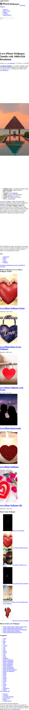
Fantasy (5, 652)
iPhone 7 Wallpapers (8, 662)
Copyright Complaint (8, 696)
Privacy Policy (6, 11)
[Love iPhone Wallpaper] (8, 463)
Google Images (11, 198)
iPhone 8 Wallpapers (8, 664)
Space (4, 685)
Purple (4, 679)
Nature (4, 677)
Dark (4, 650)
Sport (4, 687)
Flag (4, 654)
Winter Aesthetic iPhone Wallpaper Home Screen (15, 626)
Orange (5, 678)
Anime (4, 638)
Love (4, 259)
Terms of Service (7, 15)
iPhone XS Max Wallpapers (10, 669)
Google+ (16, 265)
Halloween (5, 658)
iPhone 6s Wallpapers (8, 661)
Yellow (5, 689)
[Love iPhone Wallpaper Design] (8, 305)
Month (4, 672)
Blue (4, 642)
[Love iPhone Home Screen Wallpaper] (8, 343)
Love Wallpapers (11, 63)
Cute (4, 648)
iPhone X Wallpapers (8, 667)
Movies (5, 674)
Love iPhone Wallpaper (9, 467)
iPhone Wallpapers (7, 665)
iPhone (4, 258)
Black (4, 641)
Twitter (1, 265)
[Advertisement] (14, 35)
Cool (4, 647)
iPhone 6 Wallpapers (8, 660)
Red (4, 682)
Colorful (5, 645)
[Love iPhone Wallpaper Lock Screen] (8, 384)
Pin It (23, 265)
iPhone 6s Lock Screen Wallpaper (20, 620)
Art (4, 640)
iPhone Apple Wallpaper (18, 530)
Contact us (5, 13)
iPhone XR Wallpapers (8, 668)
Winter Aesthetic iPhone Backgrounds (12, 632)
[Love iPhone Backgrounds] (8, 425)
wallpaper (2, 204)
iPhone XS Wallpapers (8, 671)
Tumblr (5, 261)
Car (4, 644)
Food (4, 655)
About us (5, 9)
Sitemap (5, 12)
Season (5, 684)
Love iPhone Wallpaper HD (11, 505)
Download (2, 266)
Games (4, 657)
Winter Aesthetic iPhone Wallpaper (11, 631)
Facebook (5, 265)
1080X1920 (6, 257)
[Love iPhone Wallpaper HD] (8, 502)
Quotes (5, 681)
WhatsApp (11, 265)
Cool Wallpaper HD (5, 691)
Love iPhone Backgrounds (10, 428)
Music (4, 675)
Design (5, 651)
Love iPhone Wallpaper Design (12, 308)
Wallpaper (5, 262)
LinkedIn (20, 265)
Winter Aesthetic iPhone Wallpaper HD (12, 628)
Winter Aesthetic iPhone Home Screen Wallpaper (15, 629)
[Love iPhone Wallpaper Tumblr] (14, 129)
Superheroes (6, 688)
